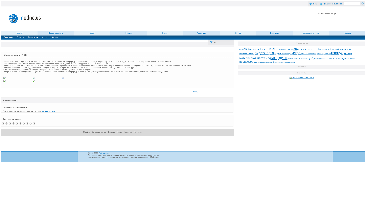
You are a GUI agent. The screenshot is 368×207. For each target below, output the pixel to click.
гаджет (278, 53)
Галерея (347, 33)
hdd (267, 49)
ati (256, 49)
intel (272, 48)
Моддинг (129, 33)
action (241, 49)
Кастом (55, 37)
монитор (291, 58)
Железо (165, 33)
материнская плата (252, 58)
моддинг (279, 57)
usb (329, 49)
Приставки (8, 37)
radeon (303, 49)
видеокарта (264, 53)
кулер (348, 53)
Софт (92, 33)
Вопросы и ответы (311, 33)
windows (335, 49)
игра (297, 53)
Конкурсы (274, 33)
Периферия (33, 37)
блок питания (344, 49)
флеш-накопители (280, 62)
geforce (261, 49)
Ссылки (111, 132)
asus (252, 49)
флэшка (291, 62)
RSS (315, 4)
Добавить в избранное (333, 4)
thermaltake (323, 49)
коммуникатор (325, 54)
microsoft (279, 49)
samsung (311, 49)
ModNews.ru (103, 153)
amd (246, 49)
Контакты (128, 132)
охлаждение (342, 58)
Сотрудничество (99, 132)
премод (352, 58)
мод (268, 58)
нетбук (303, 58)
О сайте (86, 132)
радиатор (258, 62)
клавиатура (314, 53)
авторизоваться (48, 111)
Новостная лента (55, 33)
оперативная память (325, 58)
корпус (337, 53)
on (295, 49)
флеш (269, 62)
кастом (305, 53)
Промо (238, 33)
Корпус (45, 37)
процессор (246, 61)
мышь (297, 58)
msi (284, 49)
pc (298, 49)
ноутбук (311, 58)
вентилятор (246, 53)
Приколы (20, 37)
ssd (317, 49)
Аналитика (201, 33)
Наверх (196, 92)
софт (264, 62)
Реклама (137, 132)
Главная (19, 33)
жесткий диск (287, 54)
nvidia (290, 49)
